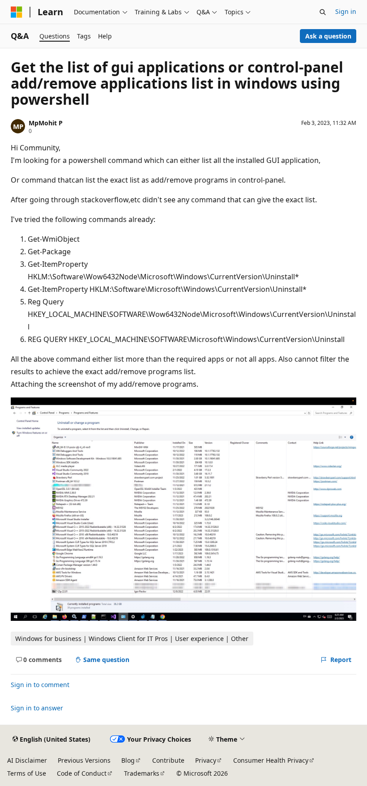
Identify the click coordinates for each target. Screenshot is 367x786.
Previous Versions (84, 760)
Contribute (168, 760)
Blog (128, 760)
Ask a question (328, 36)
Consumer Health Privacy (270, 760)
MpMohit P (46, 123)
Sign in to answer (37, 708)
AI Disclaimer (27, 760)
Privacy (205, 760)
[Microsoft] (16, 12)
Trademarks (141, 773)
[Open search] (323, 12)
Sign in (345, 11)
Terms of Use (26, 773)
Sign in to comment (40, 684)
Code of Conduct (82, 773)
